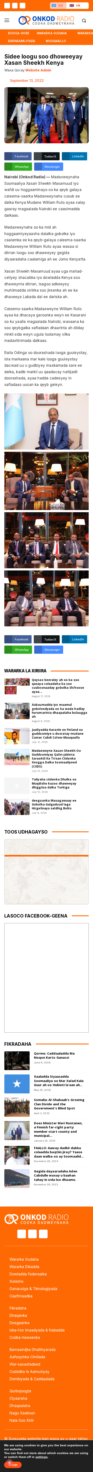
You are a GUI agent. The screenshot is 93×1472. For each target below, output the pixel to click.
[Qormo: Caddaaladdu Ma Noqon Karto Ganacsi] (17, 1060)
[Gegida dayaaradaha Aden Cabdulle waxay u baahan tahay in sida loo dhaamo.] (17, 1178)
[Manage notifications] (9, 1462)
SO (60, 5)
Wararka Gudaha (24, 1259)
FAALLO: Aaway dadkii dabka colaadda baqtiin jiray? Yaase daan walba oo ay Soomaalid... (59, 1152)
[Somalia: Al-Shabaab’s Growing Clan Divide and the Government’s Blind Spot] (17, 1107)
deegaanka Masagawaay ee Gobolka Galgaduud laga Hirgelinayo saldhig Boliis (54, 804)
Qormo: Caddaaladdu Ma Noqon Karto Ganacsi (54, 1055)
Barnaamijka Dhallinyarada (33, 1349)
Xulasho (16, 1281)
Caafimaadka (21, 1296)
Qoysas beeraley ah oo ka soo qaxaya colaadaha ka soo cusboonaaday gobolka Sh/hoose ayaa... (58, 686)
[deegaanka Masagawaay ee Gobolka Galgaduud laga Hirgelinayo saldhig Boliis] (17, 807)
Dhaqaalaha (20, 1406)
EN (78, 5)
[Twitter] (15, 5)
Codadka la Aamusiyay (30, 1371)
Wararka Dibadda (24, 1267)
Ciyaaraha (18, 1398)
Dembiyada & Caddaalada (32, 1379)
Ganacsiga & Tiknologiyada (33, 1289)
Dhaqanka (18, 1315)
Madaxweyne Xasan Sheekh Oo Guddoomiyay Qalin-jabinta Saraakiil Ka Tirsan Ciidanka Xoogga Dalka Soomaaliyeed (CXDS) (56, 758)
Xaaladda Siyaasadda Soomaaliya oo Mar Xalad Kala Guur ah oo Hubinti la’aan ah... (59, 1080)
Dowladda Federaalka (28, 1274)
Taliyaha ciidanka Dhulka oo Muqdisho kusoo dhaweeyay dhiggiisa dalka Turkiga (54, 783)
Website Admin (38, 70)
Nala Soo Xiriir (22, 1420)
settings (41, 1457)
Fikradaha (18, 1308)
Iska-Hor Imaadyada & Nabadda (37, 1330)
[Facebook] (7, 5)
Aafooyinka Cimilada (27, 1357)
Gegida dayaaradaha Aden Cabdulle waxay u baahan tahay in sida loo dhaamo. (55, 1175)
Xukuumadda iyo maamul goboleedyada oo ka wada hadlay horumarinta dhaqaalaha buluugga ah (59, 711)
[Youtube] (22, 5)
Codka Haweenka (25, 1337)
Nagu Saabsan (22, 1413)
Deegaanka (19, 1323)
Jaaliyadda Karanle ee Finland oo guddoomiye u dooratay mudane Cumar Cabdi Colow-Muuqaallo (57, 733)
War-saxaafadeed (25, 1364)
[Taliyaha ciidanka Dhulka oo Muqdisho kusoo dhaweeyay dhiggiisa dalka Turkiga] (17, 785)
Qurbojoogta (20, 1391)
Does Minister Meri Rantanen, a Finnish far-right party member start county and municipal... (58, 1129)
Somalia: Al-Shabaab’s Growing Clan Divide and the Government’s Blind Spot (59, 1104)
